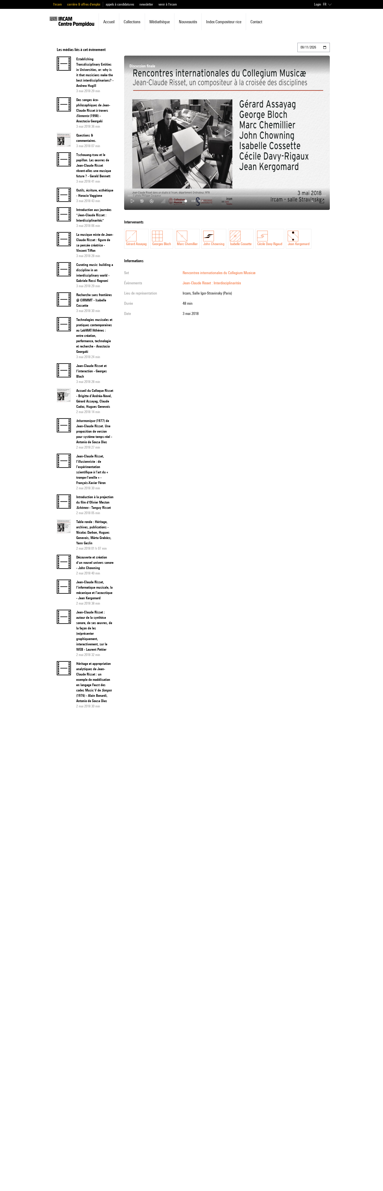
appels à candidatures (120, 4)
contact (256, 21)
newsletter (146, 4)
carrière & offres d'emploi (83, 4)
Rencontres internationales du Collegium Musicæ (219, 272)
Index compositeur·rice (223, 21)
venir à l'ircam (167, 4)
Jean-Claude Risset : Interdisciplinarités (212, 283)
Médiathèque (159, 21)
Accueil (109, 21)
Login (317, 4)
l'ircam (57, 4)
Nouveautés (188, 21)
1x (312, 201)
